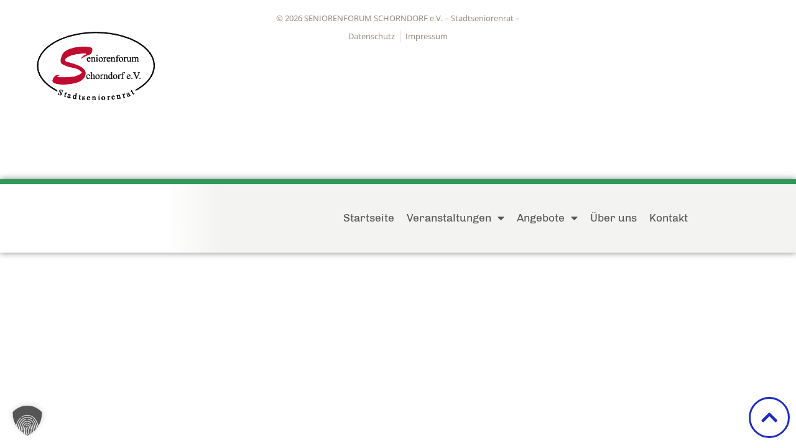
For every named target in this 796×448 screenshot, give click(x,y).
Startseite (368, 217)
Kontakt (668, 217)
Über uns (613, 217)
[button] (27, 420)
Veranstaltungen (449, 217)
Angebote (541, 217)
